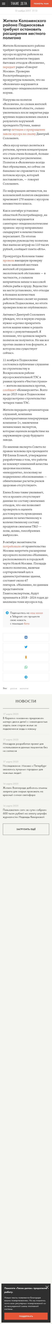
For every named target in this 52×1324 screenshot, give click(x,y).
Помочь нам (41, 3)
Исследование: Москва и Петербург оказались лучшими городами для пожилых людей (24, 769)
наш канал (36, 613)
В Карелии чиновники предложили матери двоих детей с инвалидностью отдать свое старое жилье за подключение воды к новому (25, 723)
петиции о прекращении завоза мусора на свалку (24, 132)
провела (8, 261)
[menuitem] (3, 3)
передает (9, 67)
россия (13, 688)
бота (26, 623)
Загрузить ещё (26, 829)
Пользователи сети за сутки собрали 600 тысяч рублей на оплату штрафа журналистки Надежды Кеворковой (25, 813)
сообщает (9, 390)
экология (24, 688)
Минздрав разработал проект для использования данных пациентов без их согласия (25, 747)
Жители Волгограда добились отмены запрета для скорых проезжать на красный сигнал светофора (25, 791)
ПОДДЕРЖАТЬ (26, 1316)
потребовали (12, 547)
